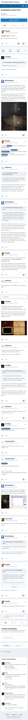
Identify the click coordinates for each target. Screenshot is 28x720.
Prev (5, 25)
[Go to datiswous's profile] (2, 168)
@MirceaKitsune (5, 151)
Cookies (20, 714)
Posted (11, 32)
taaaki (6, 672)
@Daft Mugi (4, 463)
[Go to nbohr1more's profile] (2, 519)
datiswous (8, 167)
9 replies (11, 709)
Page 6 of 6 (14, 25)
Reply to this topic (14, 20)
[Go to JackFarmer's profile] (3, 663)
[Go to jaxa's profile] (3, 683)
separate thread (5, 147)
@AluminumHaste (6, 428)
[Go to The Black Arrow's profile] (3, 694)
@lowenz (9, 145)
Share (7, 645)
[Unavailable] (14, 109)
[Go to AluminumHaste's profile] (2, 442)
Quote (6, 43)
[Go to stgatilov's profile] (2, 31)
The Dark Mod (12, 15)
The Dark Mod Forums (10, 2)
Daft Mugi (19, 570)
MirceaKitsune (9, 80)
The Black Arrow (9, 693)
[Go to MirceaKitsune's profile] (2, 81)
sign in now (8, 631)
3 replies (11, 689)
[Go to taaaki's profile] (3, 673)
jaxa (6, 683)
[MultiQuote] (2, 44)
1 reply (16, 669)
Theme (7, 714)
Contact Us (14, 714)
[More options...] (25, 32)
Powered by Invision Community (14, 717)
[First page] (2, 25)
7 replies (10, 699)
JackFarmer (8, 662)
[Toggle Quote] (3, 62)
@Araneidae (14, 149)
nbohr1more (20, 541)
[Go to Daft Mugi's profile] (2, 57)
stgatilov (4, 14)
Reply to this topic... (9, 637)
